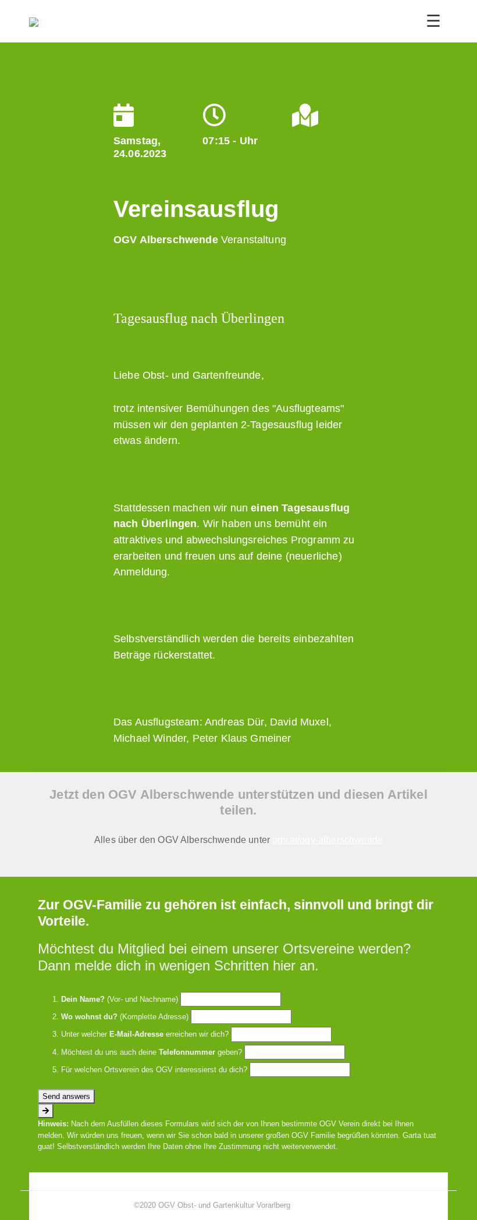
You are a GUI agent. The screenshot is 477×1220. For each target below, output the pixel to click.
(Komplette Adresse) (124, 1016)
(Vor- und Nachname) (119, 999)
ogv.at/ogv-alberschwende (327, 840)
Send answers (66, 1096)
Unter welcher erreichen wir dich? (145, 1034)
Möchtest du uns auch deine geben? (151, 1052)
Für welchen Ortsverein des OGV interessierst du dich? (154, 1069)
